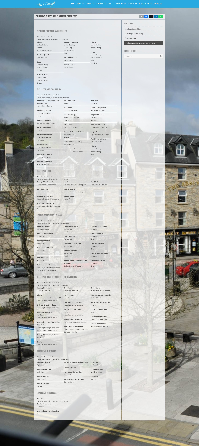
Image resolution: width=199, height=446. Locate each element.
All (38, 37)
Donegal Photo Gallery (135, 34)
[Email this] (141, 16)
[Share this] (146, 16)
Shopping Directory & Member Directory (57, 16)
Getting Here (131, 38)
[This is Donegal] (46, 4)
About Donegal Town (134, 29)
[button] (82, 4)
